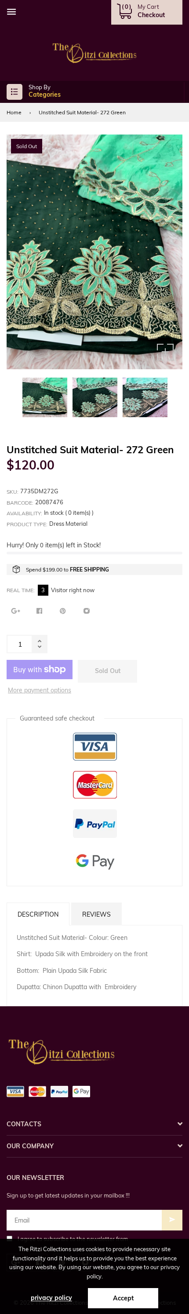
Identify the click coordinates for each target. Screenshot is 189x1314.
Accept (123, 1298)
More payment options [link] (39, 690)
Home (14, 112)
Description (38, 914)
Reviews (96, 914)
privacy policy (51, 1298)
